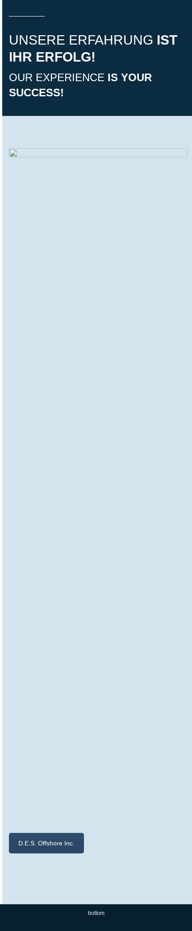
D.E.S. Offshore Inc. (46, 843)
